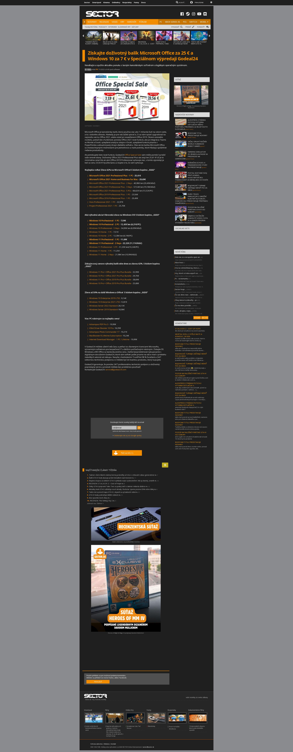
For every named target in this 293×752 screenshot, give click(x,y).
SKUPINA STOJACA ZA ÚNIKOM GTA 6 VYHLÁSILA (128, 44)
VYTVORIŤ (197, 318)
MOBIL (203, 21)
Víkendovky (151, 726)
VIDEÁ (114, 21)
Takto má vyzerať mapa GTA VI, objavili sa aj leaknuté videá (114, 492)
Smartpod (96, 2)
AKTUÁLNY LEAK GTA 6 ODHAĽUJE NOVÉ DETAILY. (181, 44)
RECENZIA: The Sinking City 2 (103, 500)
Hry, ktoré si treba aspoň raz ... (187, 273)
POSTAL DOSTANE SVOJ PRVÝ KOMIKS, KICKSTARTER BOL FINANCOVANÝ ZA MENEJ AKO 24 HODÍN (191, 176)
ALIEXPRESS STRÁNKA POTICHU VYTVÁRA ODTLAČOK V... (188, 384)
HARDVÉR (131, 21)
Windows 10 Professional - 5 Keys (104, 228)
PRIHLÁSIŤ (98, 682)
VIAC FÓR (205, 318)
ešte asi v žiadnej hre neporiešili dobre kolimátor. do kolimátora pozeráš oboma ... (190, 349)
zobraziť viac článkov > (95, 503)
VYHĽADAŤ (175, 27)
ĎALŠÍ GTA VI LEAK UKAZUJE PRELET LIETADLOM (110, 44)
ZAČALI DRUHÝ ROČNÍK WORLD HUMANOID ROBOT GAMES (197, 143)
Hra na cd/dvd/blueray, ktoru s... (187, 268)
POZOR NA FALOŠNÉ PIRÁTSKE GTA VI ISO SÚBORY (196, 209)
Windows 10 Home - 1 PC (100, 232)
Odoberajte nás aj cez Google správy (127, 435)
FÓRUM (142, 21)
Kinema (106, 2)
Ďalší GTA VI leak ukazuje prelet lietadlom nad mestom (112, 478)
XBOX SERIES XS (172, 21)
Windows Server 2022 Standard (103, 305)
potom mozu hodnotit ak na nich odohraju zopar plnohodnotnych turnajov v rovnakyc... (190, 398)
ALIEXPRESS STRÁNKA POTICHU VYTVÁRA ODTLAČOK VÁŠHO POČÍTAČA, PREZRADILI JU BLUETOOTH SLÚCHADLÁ (191, 124)
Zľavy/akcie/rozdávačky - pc (186, 300)
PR (97, 69)
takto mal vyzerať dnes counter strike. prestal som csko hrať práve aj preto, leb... (191, 448)
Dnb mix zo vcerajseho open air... (188, 257)
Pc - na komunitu (181, 278)
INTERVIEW (112, 27)
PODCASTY (103, 27)
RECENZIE (104, 21)
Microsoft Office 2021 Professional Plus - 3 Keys (110, 187)
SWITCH (193, 21)
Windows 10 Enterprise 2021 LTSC (104, 302)
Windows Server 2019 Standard (103, 309)
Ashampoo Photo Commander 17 (104, 332)
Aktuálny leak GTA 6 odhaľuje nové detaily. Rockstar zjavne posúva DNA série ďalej (123, 489)
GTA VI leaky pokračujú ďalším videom (106, 495)
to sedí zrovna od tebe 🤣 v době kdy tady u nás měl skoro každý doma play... (190, 369)
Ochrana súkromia (96, 744)
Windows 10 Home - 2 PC (100, 235)
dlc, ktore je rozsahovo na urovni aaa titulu (190, 331)
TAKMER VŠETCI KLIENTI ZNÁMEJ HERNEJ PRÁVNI (91, 44)
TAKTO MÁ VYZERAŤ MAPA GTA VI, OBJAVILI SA (199, 44)
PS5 (184, 21)
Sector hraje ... (180, 289)
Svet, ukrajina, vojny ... (183, 311)
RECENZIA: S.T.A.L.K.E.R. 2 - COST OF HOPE (146, 44)
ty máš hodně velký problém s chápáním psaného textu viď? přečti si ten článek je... (189, 359)
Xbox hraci (179, 262)
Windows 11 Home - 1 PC (100, 250)
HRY (122, 21)
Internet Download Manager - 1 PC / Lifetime (109, 339)
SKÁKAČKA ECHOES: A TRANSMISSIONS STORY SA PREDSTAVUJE (197, 165)
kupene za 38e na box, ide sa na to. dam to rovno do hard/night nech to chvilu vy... (190, 340)
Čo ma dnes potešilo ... (184, 305)
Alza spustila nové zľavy (99, 498)
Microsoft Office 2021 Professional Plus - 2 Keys (110, 183)
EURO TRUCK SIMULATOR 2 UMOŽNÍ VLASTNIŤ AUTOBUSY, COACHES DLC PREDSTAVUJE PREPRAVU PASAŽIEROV (191, 198)
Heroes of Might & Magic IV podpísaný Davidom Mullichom (126, 633)
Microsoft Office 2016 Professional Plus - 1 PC (109, 198)
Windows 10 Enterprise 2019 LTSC (104, 298)
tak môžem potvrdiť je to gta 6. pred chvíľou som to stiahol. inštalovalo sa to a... (191, 379)
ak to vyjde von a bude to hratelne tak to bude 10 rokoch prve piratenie (191, 438)
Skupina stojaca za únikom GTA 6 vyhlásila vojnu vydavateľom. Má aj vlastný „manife (124, 480)
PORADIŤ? (201, 27)
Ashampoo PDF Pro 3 (98, 324)
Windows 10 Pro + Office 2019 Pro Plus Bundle (110, 283)
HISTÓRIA (94, 27)
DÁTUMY (135, 27)
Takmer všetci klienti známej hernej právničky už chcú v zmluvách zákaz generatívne (123, 475)
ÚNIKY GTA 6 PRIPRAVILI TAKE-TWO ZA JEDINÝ (162, 44)
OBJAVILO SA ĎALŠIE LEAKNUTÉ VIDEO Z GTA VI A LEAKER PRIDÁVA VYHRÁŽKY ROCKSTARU (191, 219)
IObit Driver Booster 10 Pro (101, 328)
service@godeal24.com (115, 369)
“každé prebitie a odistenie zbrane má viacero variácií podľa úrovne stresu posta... (191, 428)
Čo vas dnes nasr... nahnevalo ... (187, 295)
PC (161, 21)
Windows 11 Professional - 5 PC (103, 247)
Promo (89, 69)
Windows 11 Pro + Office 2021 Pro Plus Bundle (110, 272)
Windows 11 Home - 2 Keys (101, 254)
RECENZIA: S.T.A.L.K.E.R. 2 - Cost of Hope (107, 483)
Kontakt (113, 744)
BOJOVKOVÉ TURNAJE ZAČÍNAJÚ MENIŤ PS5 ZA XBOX (197, 187)
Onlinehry (116, 2)
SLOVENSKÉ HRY (124, 27)
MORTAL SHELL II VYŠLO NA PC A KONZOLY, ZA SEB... (188, 335)
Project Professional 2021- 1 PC (103, 205)
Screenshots (180, 284)
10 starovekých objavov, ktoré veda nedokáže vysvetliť (197, 728)
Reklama (106, 744)
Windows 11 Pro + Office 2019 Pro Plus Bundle (110, 279)
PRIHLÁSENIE (199, 2)
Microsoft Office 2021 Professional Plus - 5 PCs (110, 190)
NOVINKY (92, 21)
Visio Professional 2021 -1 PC (102, 202)
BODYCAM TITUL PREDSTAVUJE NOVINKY (197, 134)
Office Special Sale (133, 155)
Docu (143, 2)
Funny (136, 2)
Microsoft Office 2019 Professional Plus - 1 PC (109, 194)
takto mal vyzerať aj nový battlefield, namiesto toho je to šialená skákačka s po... (191, 418)
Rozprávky (127, 2)
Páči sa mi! (127, 453)
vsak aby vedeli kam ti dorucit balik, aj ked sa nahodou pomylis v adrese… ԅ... (190, 389)
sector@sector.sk (148, 747)
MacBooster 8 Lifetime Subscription (105, 335)
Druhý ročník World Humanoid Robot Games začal (93, 728)
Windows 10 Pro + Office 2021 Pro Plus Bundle (110, 275)
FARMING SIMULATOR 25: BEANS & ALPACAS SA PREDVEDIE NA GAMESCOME (191, 155)
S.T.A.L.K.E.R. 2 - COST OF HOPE (188, 328)
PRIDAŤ (188, 27)
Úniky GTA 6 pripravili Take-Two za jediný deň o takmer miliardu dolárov (119, 486)
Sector (87, 2)
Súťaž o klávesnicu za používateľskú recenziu (126, 542)
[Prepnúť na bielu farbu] (211, 2)
